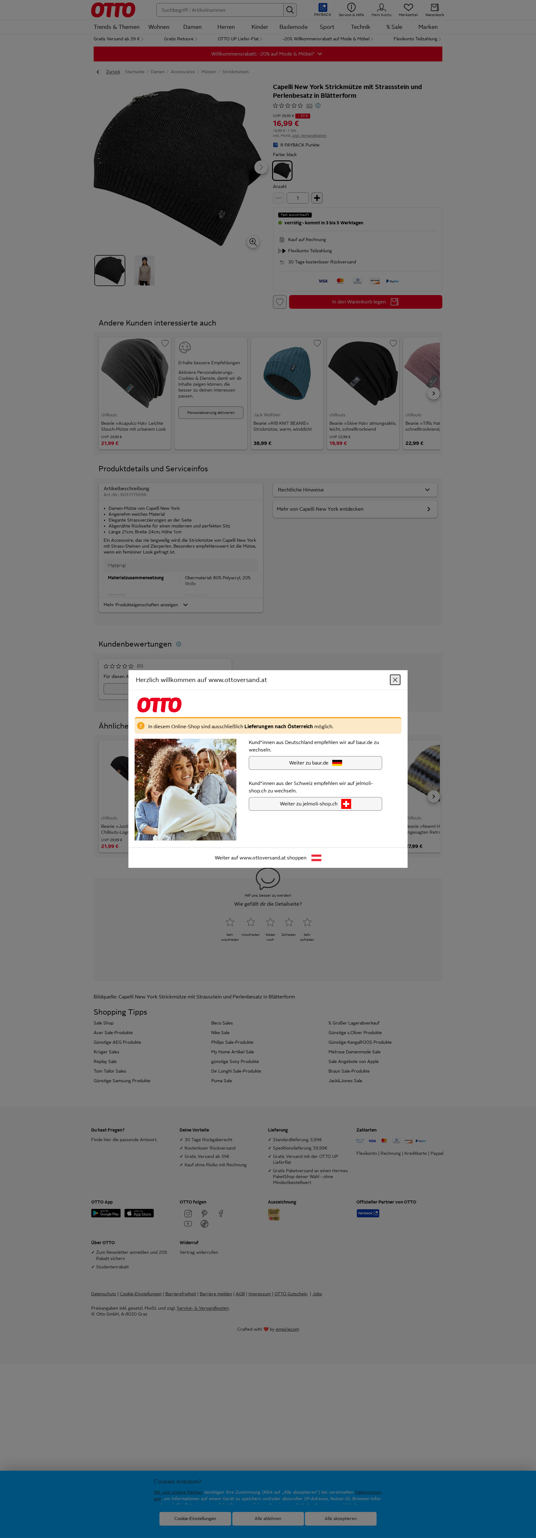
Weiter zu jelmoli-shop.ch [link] (308, 803)
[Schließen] (395, 680)
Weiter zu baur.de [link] (308, 762)
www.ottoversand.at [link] (262, 857)
